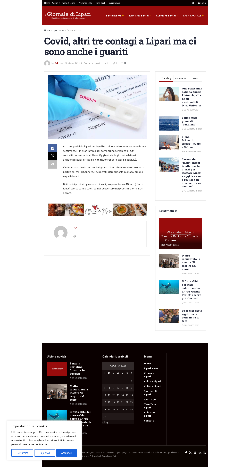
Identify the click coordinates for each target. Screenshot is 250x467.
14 (122, 395)
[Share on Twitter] (52, 156)
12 (113, 395)
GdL (57, 63)
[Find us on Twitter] (190, 453)
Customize (22, 452)
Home (47, 3)
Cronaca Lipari (74, 30)
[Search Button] (193, 3)
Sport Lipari (151, 399)
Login (203, 3)
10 (104, 395)
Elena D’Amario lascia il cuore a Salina (191, 142)
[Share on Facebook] (52, 148)
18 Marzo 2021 (72, 63)
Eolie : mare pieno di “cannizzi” (189, 121)
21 (122, 402)
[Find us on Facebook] (186, 453)
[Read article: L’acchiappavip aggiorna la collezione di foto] (169, 316)
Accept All (66, 452)
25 (109, 409)
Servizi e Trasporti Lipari (64, 3)
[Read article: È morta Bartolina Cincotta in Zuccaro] (57, 369)
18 (109, 402)
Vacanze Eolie (85, 3)
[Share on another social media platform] (52, 164)
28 (122, 409)
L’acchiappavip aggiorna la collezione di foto (192, 316)
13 (118, 395)
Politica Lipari (152, 381)
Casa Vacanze (192, 15)
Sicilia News (114, 3)
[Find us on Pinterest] (195, 453)
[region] (44, 440)
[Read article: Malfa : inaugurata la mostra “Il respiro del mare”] (169, 261)
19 (113, 402)
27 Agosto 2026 (191, 302)
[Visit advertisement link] (97, 210)
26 (113, 409)
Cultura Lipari (152, 386)
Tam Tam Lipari (139, 15)
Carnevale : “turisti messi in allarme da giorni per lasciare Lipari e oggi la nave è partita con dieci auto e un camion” (192, 173)
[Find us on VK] (199, 453)
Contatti (149, 420)
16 (131, 395)
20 (118, 402)
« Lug (105, 422)
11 (109, 395)
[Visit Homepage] (68, 15)
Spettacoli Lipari (150, 393)
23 (131, 402)
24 (104, 409)
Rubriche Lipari (166, 15)
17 (104, 402)
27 (118, 409)
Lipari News (113, 15)
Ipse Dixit (100, 3)
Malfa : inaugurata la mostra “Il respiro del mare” (191, 262)
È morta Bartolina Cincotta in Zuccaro (77, 368)
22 (127, 402)
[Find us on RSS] (205, 453)
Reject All (45, 452)
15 (127, 395)
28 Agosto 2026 (171, 245)
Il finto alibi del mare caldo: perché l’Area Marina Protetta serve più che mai (191, 290)
